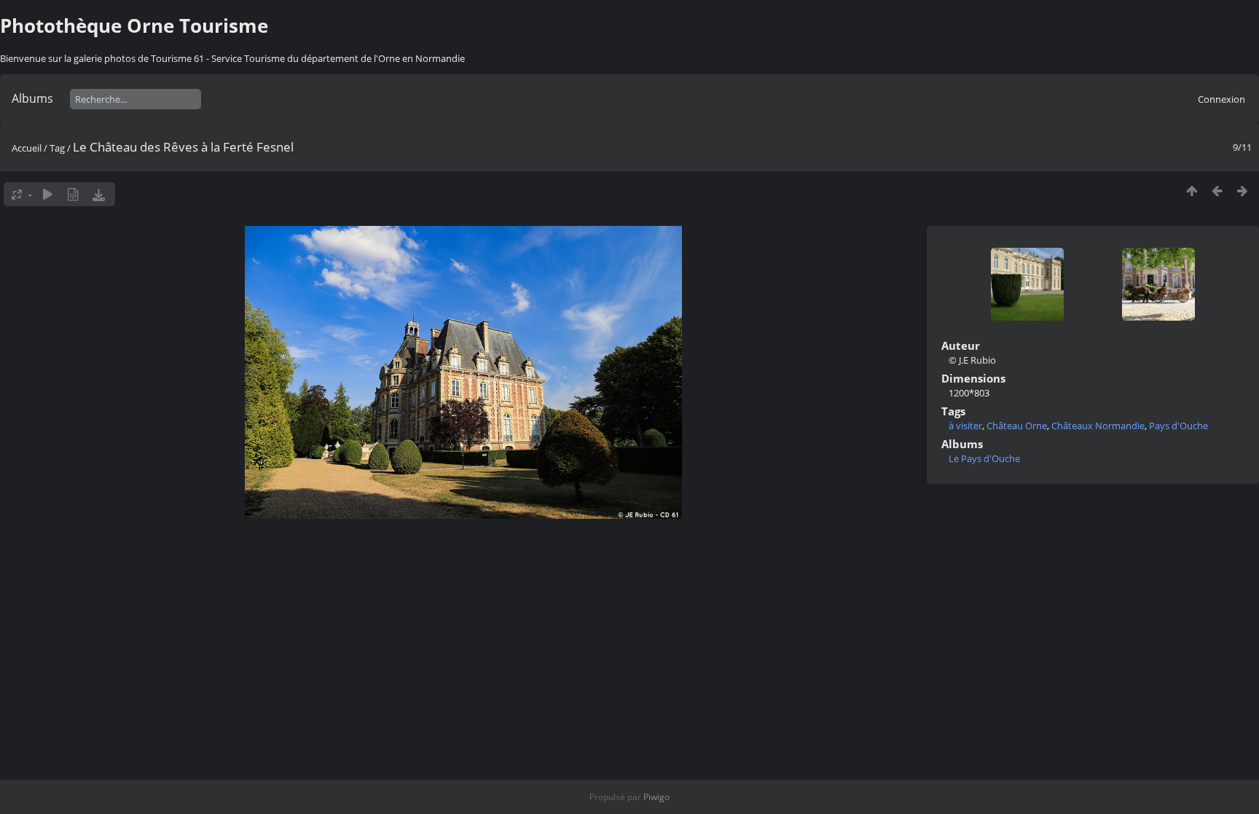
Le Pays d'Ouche (984, 458)
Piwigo (656, 797)
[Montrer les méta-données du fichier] (73, 194)
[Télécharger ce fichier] (98, 194)
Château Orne (1017, 425)
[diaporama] (47, 194)
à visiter (965, 425)
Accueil (27, 147)
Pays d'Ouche (1178, 425)
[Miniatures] (1191, 190)
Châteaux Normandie (1098, 425)
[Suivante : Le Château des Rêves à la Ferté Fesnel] (1242, 190)
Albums (32, 98)
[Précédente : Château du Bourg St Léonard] (1217, 190)
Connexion (1221, 99)
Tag (57, 147)
